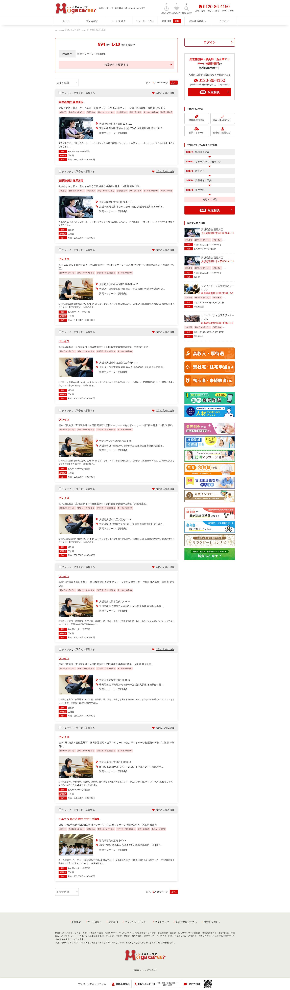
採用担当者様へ (197, 21)
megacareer (59, 30)
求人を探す (92, 21)
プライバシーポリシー (136, 922)
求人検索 (70, 30)
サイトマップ (162, 922)
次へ (173, 82)
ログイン (224, 21)
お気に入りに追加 (165, 93)
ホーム (65, 21)
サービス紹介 (118, 21)
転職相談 (170, 21)
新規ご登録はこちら (186, 922)
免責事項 (113, 922)
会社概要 (76, 922)
